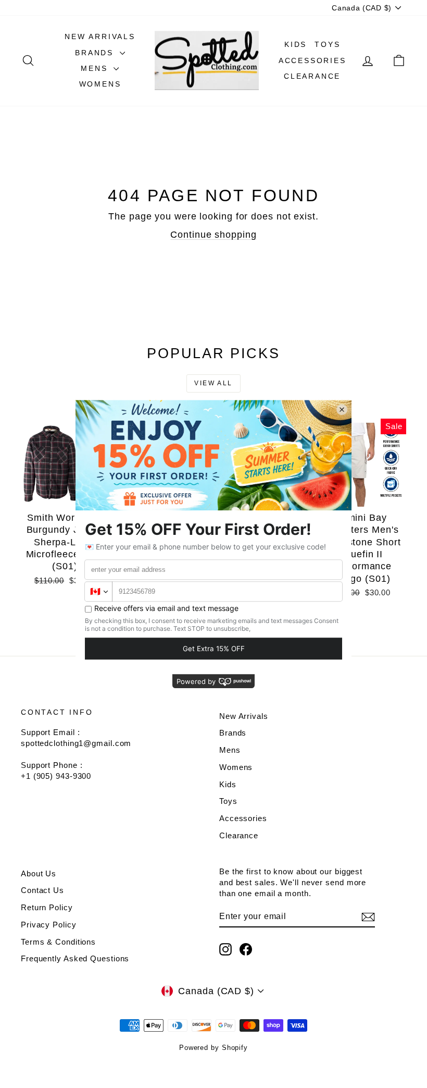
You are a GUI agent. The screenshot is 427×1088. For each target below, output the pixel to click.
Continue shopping (213, 234)
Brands (96, 52)
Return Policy (47, 907)
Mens (96, 68)
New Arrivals (100, 36)
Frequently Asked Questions (75, 958)
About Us (38, 873)
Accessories (312, 60)
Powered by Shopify (213, 1048)
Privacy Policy (49, 924)
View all (213, 383)
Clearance (312, 76)
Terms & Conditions (58, 941)
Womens (100, 84)
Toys (327, 44)
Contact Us (42, 890)
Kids (295, 44)
